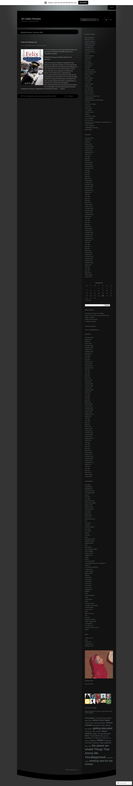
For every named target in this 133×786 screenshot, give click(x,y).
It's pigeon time (88, 569)
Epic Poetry (88, 529)
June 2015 (87, 220)
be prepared (88, 511)
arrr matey (87, 498)
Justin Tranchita (89, 571)
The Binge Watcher (90, 70)
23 (102, 295)
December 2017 (89, 166)
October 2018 (88, 150)
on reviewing (88, 585)
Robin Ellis (87, 67)
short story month (89, 603)
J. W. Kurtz (87, 82)
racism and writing (89, 595)
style (86, 615)
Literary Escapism (89, 125)
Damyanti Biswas (89, 98)
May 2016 (87, 198)
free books (87, 535)
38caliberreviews (30, 45)
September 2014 (89, 238)
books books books (90, 519)
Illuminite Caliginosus (90, 41)
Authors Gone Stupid (90, 503)
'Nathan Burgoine (89, 55)
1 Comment (70, 96)
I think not (87, 565)
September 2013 (89, 262)
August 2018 (88, 154)
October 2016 (88, 188)
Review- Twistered (89, 317)
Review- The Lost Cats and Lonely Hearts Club (97, 315)
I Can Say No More (90, 561)
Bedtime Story (31, 96)
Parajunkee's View (89, 49)
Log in (86, 640)
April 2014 (87, 248)
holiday (86, 557)
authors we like (88, 504)
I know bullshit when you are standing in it (95, 563)
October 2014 (88, 236)
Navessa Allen (88, 80)
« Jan (86, 300)
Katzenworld (88, 65)
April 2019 (87, 142)
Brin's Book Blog (89, 90)
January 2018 (88, 164)
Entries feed (88, 642)
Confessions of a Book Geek (92, 96)
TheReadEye (88, 57)
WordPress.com (89, 646)
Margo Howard (88, 573)
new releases (88, 581)
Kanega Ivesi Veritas (90, 43)
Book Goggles (88, 129)
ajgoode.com (88, 86)
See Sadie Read (89, 88)
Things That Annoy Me (90, 621)
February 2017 (88, 180)
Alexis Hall (87, 59)
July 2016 (87, 194)
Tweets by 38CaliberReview (92, 329)
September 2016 (89, 190)
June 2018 (87, 156)
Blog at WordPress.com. (72, 769)
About (111, 7)
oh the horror (88, 583)
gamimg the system (90, 539)
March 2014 (88, 250)
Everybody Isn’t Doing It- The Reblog (94, 313)
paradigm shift (88, 589)
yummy (87, 629)
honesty (87, 559)
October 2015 (88, 212)
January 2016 (88, 206)
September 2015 (89, 214)
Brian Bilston (88, 62)
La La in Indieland (89, 118)
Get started (83, 2)
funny (86, 537)
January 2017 (88, 182)
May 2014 (87, 246)
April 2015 (87, 224)
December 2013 (89, 256)
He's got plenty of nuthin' (91, 549)
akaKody (87, 114)
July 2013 (87, 266)
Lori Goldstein (88, 110)
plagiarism (87, 591)
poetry (86, 593)
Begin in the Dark (89, 74)
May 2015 (87, 222)
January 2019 (88, 144)
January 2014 (88, 254)
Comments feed (89, 644)
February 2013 (88, 274)
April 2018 (87, 160)
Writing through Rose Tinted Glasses (94, 100)
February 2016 (88, 204)
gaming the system (89, 541)
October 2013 (88, 260)
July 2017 (87, 170)
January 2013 (88, 276)
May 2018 (87, 158)
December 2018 (89, 146)
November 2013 (89, 258)
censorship (88, 523)
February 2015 (88, 228)
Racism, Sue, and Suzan (91, 319)
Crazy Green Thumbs (90, 104)
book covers (88, 517)
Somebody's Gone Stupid (91, 605)
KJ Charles (88, 76)
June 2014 (87, 244)
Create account (89, 638)
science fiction (88, 599)
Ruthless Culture (89, 92)
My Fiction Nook (89, 120)
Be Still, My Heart (89, 112)
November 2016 (89, 186)
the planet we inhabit (51, 96)
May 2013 (87, 270)
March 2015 (88, 226)
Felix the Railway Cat (29, 42)
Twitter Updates (90, 326)
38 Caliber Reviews (31, 19)
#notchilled (87, 484)
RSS (111, 19)
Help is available (89, 551)
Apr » (90, 300)
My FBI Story (88, 577)
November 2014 (89, 234)
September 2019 (89, 138)
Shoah (86, 601)
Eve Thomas (88, 531)
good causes (41, 96)
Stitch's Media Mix (89, 37)
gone (86, 545)
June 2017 (87, 172)
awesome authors (89, 509)
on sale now (88, 587)
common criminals (89, 527)
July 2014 (87, 242)
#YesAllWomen (88, 488)
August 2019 (88, 140)
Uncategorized (88, 623)
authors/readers (89, 506)
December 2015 (89, 208)
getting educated (89, 543)
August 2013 (88, 264)
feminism (87, 533)
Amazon (55, 57)
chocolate (87, 525)
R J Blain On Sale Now (90, 321)
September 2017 (89, 168)
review (86, 597)
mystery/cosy (88, 579)
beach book (88, 513)
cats (37, 96)
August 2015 (88, 216)
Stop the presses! (89, 613)
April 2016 (87, 200)
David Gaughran (89, 78)
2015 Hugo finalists (89, 492)
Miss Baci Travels (89, 39)
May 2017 (87, 174)
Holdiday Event (88, 555)
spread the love (89, 609)
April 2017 (87, 176)
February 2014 (88, 252)
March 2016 (88, 202)
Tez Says (87, 102)
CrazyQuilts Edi (89, 64)
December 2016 (89, 184)
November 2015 (89, 210)
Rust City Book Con (90, 51)
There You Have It (89, 94)
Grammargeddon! (89, 45)
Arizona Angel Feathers (91, 72)
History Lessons (89, 553)
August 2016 (88, 192)
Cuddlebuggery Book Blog (91, 127)
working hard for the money (92, 627)
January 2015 (88, 230)
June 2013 (87, 268)
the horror (87, 617)
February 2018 (88, 162)
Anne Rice (87, 496)
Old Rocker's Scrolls (90, 116)
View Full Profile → (89, 684)
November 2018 (89, 148)
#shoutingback (88, 486)
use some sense (89, 625)
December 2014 (89, 232)
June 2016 (87, 196)
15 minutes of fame (89, 490)
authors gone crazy (90, 500)
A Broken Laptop (89, 84)
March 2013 (88, 272)
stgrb (86, 611)
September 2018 (89, 152)
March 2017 (88, 178)
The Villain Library (89, 47)
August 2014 (88, 240)
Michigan (87, 575)
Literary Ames (88, 108)
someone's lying (89, 607)
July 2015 (87, 218)
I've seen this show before (91, 567)
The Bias (87, 53)
